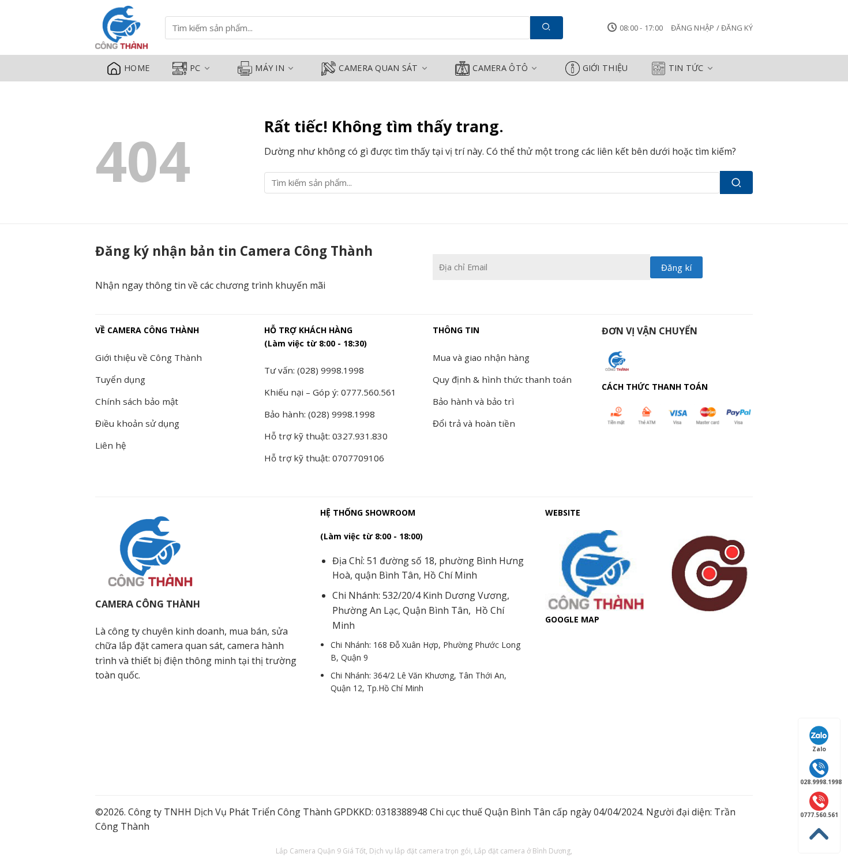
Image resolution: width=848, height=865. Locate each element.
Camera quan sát (378, 67)
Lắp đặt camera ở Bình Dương (522, 851)
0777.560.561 (819, 815)
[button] (712, 27)
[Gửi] (546, 27)
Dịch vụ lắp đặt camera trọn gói (420, 851)
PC (195, 67)
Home (136, 67)
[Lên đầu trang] (819, 834)
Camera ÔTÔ (500, 67)
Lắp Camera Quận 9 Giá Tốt (321, 851)
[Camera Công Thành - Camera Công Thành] (121, 27)
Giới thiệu (605, 67)
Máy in (269, 67)
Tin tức (686, 67)
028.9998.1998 (820, 782)
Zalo (819, 749)
